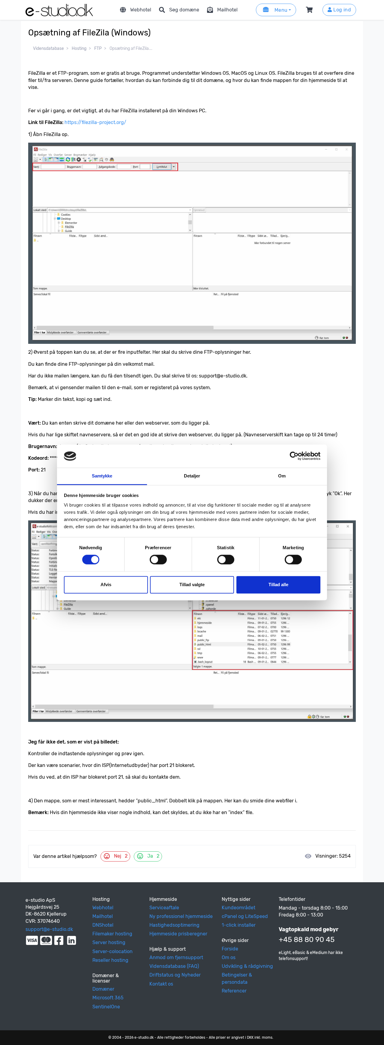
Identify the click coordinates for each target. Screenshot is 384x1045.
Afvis (105, 584)
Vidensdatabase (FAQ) (174, 966)
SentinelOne (106, 1007)
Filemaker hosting (112, 934)
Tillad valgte (192, 584)
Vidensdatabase (48, 48)
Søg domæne (184, 10)
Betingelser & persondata (237, 978)
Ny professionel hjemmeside (181, 916)
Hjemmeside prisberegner (178, 934)
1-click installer (239, 925)
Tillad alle (278, 584)
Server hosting (108, 942)
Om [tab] (282, 475)
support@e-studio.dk (49, 929)
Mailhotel (227, 10)
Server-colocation (112, 951)
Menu (280, 10)
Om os (229, 957)
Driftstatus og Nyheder (175, 975)
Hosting (79, 48)
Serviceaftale (164, 907)
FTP (98, 48)
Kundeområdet (238, 907)
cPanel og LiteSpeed (245, 916)
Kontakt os (161, 984)
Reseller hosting (110, 960)
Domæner (103, 989)
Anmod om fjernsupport (176, 957)
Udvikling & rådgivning (247, 966)
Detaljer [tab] (192, 475)
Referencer (234, 991)
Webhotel (140, 10)
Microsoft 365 (108, 998)
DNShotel (102, 925)
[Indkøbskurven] (310, 10)
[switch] (158, 560)
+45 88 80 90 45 (306, 939)
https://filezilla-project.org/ (95, 122)
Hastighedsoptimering (174, 925)
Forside (230, 949)
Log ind (341, 10)
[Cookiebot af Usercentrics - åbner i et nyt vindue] (294, 456)
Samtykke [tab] (102, 475)
